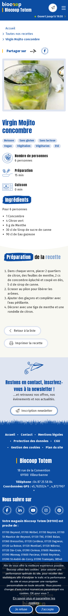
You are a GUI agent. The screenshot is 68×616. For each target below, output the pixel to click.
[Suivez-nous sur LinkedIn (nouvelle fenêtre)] (20, 510)
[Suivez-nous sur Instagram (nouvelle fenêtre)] (46, 510)
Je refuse (21, 609)
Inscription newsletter (36, 410)
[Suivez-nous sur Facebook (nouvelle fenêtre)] (7, 510)
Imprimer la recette (28, 343)
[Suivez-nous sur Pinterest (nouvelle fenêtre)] (59, 510)
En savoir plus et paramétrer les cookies (34, 600)
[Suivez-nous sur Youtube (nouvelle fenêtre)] (33, 510)
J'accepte (47, 609)
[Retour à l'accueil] (11, 5)
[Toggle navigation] (64, 9)
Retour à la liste (25, 330)
